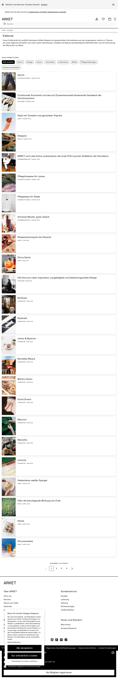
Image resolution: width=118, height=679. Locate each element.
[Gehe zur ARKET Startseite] (7, 19)
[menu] (115, 19)
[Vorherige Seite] (46, 568)
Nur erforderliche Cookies (24, 655)
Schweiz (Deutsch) (68, 628)
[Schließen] (113, 4)
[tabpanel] (59, 322)
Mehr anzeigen (14, 642)
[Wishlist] (103, 19)
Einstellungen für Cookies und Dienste (24, 661)
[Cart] (109, 19)
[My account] (96, 19)
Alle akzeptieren (24, 648)
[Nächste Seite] (72, 568)
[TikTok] (66, 639)
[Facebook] (56, 639)
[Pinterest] (61, 639)
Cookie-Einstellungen (107, 648)
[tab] (8, 62)
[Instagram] (52, 639)
